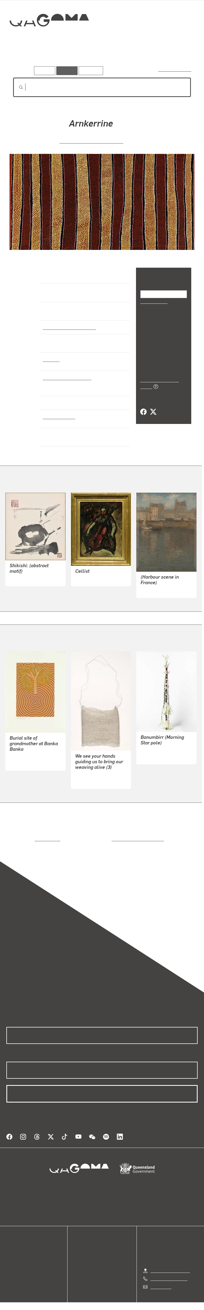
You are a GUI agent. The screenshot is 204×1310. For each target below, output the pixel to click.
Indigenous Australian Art (68, 327)
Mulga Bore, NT (58, 416)
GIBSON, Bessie (155, 586)
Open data (15, 1239)
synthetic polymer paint (66, 377)
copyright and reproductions (115, 835)
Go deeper (77, 58)
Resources (89, 70)
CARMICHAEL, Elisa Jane (99, 770)
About (12, 1264)
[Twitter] (153, 406)
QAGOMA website (23, 1245)
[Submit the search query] (16, 87)
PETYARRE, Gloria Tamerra (91, 140)
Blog (10, 1258)
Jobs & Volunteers (57, 1299)
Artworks (24, 58)
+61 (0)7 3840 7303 (169, 1268)
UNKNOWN (20, 574)
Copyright (114, 1299)
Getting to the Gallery (170, 1260)
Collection (50, 37)
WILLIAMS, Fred (90, 574)
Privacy (90, 1299)
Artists (50, 58)
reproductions (26, 835)
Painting (51, 359)
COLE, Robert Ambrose (31, 752)
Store (11, 1252)
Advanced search (175, 69)
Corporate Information (152, 1299)
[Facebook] (143, 406)
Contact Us (161, 1276)
